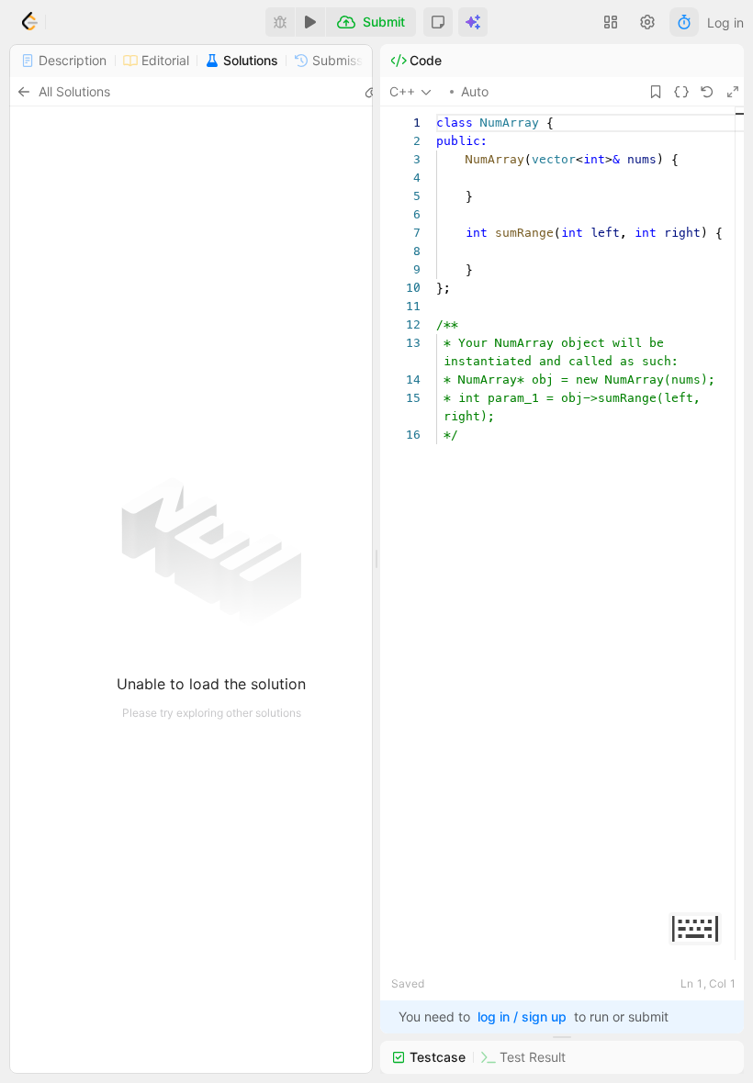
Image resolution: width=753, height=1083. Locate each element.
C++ (402, 91)
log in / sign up (522, 1016)
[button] (438, 22)
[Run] (310, 22)
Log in (725, 22)
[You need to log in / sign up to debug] (280, 22)
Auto (475, 91)
